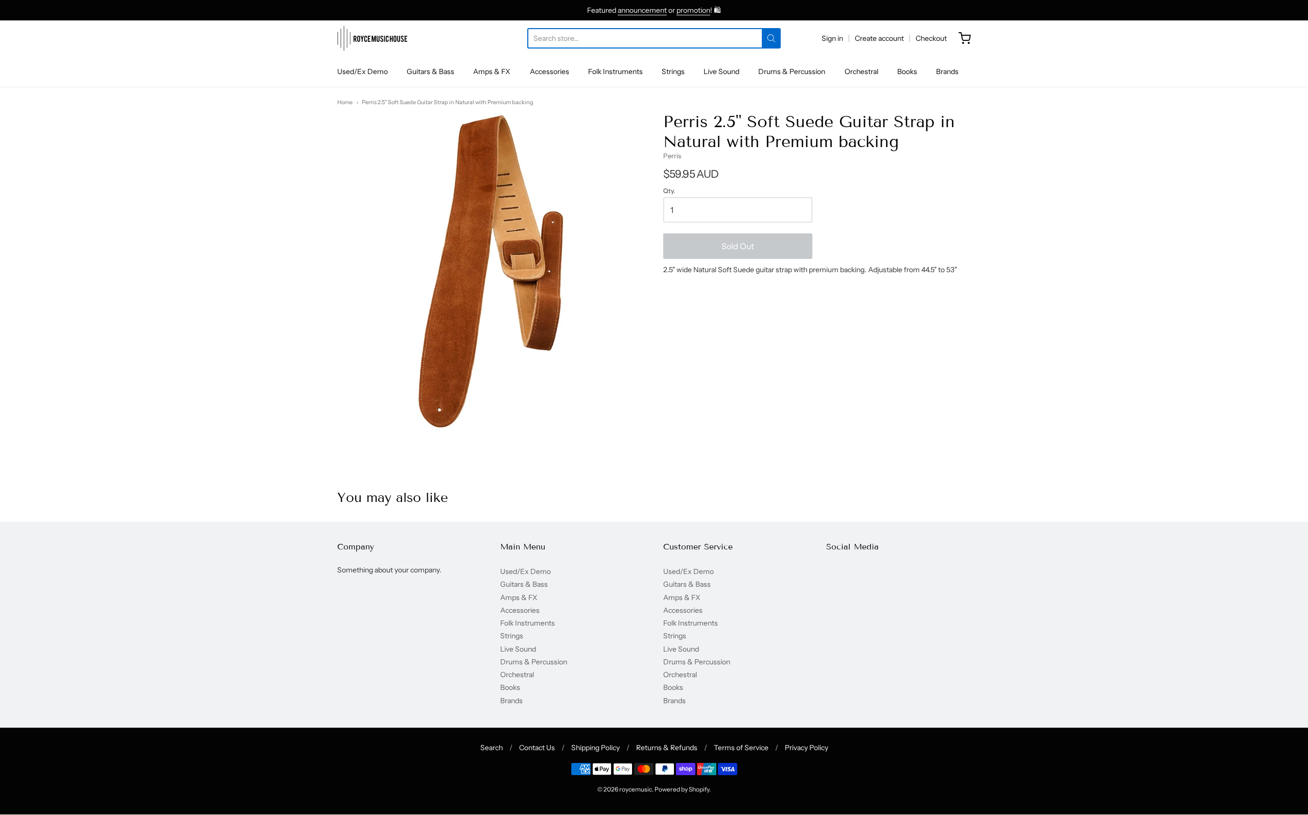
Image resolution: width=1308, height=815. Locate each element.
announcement (642, 10)
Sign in (832, 38)
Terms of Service (741, 747)
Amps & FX (491, 71)
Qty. (669, 191)
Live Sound (721, 71)
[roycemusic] (372, 38)
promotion (693, 10)
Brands (947, 71)
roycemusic (635, 789)
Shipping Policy (595, 747)
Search (491, 747)
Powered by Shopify (682, 789)
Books (907, 71)
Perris (672, 156)
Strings (673, 71)
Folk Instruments (615, 71)
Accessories (549, 71)
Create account (879, 38)
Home (345, 102)
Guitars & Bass (430, 71)
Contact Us (537, 747)
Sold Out (737, 246)
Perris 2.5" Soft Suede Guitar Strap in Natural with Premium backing (447, 102)
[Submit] (771, 38)
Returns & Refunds (666, 747)
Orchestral (861, 71)
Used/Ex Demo (362, 71)
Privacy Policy (806, 747)
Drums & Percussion (791, 71)
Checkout (931, 38)
